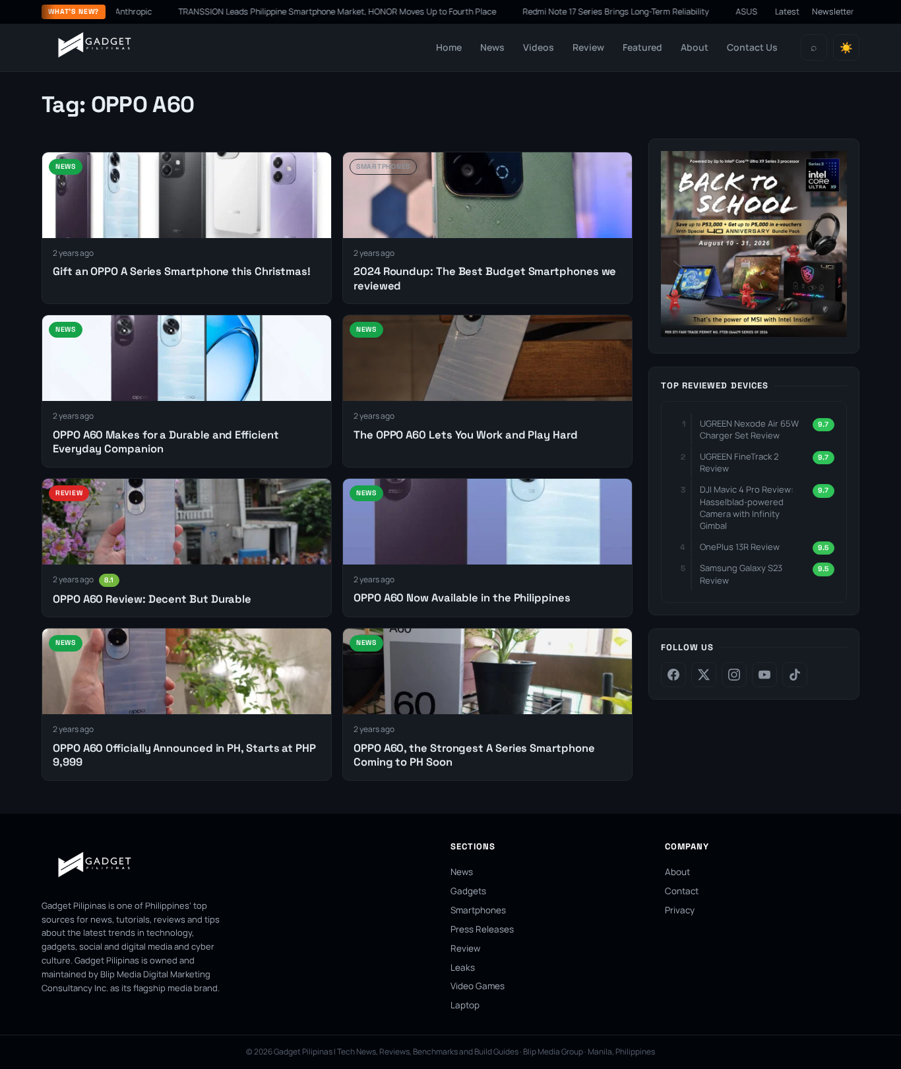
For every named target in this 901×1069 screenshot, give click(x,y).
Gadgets (468, 891)
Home (449, 47)
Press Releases (482, 929)
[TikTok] (794, 674)
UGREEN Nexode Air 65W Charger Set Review (749, 429)
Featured (642, 47)
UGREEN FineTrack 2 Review (739, 462)
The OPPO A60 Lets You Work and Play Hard (466, 435)
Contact (682, 891)
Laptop (465, 1005)
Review (588, 47)
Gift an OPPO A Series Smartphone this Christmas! (182, 271)
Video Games (477, 986)
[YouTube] (764, 674)
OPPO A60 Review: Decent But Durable (152, 599)
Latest (787, 11)
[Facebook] (673, 674)
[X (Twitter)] (703, 674)
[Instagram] (734, 674)
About (694, 47)
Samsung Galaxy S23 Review (741, 574)
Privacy (680, 910)
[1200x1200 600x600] (754, 333)
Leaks (462, 967)
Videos (538, 47)
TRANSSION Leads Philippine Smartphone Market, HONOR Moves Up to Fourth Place (325, 11)
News (492, 47)
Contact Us (752, 47)
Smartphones (478, 910)
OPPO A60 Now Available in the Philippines (462, 598)
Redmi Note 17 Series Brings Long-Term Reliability (604, 11)
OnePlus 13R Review (740, 547)
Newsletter (833, 11)
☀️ (846, 47)
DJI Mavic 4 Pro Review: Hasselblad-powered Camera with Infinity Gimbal (746, 507)
